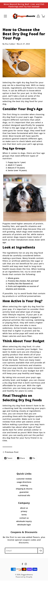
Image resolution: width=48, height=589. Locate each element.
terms (24, 514)
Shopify (29, 577)
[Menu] (5, 16)
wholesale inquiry (24, 521)
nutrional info (24, 495)
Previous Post (12, 452)
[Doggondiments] (24, 16)
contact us (24, 518)
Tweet (9, 458)
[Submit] (40, 551)
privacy (24, 511)
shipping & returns (24, 489)
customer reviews (24, 479)
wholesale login (24, 524)
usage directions (24, 482)
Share (22, 458)
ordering (24, 485)
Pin (34, 458)
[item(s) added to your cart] (43, 16)
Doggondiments (27, 574)
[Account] (38, 16)
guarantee (24, 492)
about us (24, 508)
